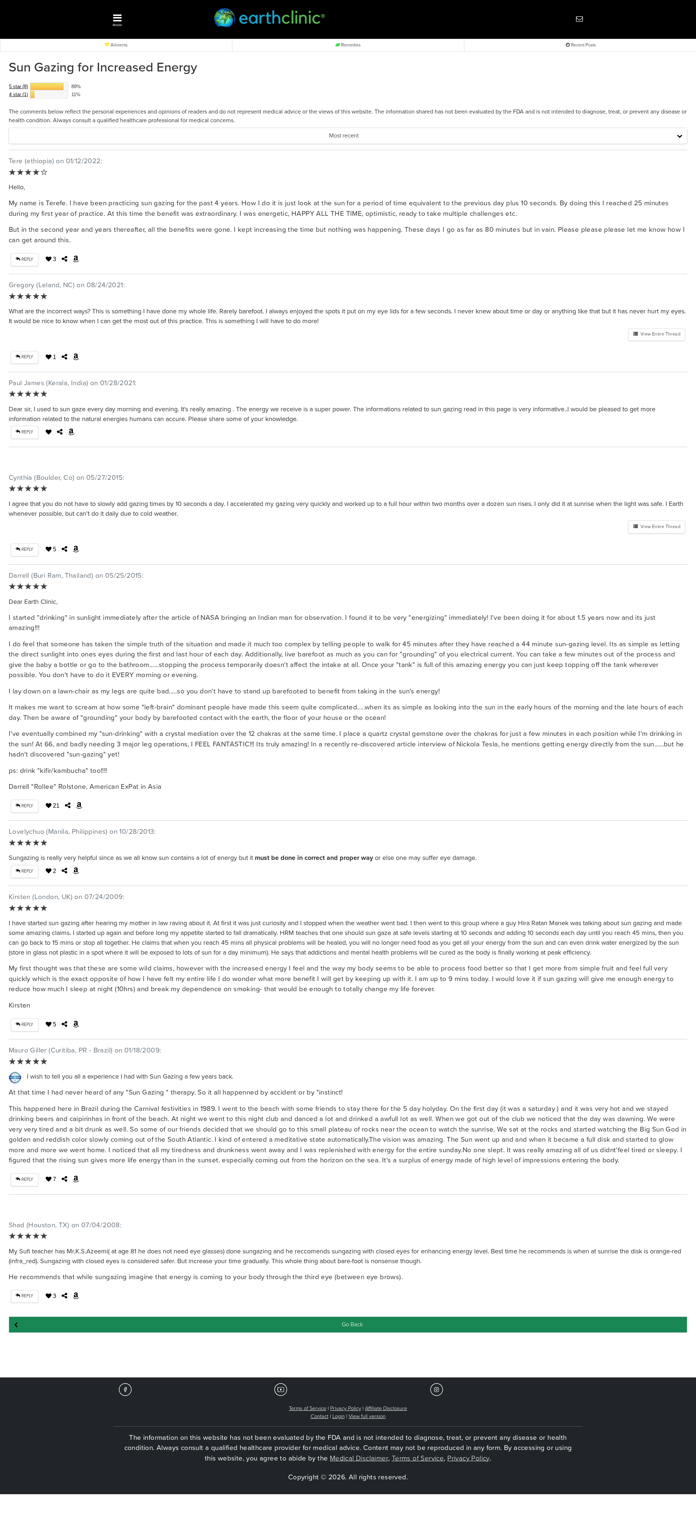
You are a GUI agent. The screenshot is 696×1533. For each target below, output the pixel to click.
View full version (367, 1416)
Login (338, 1416)
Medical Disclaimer (359, 1458)
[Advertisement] (348, 1356)
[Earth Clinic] (328, 18)
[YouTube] (280, 1389)
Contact (319, 1416)
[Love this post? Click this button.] (48, 432)
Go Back (352, 1324)
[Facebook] (125, 1389)
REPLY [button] (26, 259)
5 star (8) (18, 86)
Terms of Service (307, 1408)
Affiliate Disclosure (386, 1408)
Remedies (350, 45)
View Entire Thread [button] (659, 334)
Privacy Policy (345, 1408)
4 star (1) (18, 94)
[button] (152, 18)
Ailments (118, 45)
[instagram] (436, 1389)
